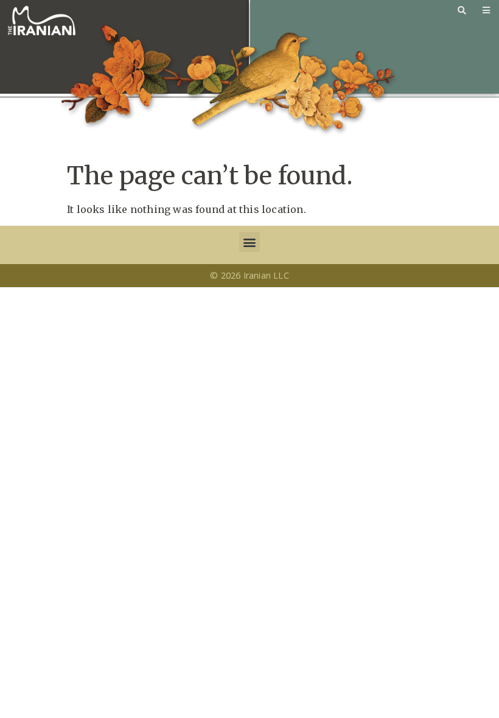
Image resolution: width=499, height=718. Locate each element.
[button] (249, 242)
